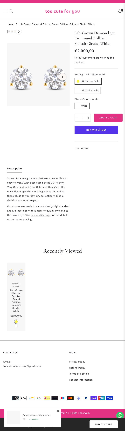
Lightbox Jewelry (16, 285)
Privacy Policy (77, 361)
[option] (38, 74)
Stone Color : (86, 99)
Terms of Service (79, 373)
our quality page (40, 215)
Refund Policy (77, 367)
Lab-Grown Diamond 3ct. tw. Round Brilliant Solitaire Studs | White (16, 300)
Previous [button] (14, 77)
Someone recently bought (36, 415)
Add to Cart (104, 424)
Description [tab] (14, 168)
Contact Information (81, 379)
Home (11, 24)
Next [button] (62, 77)
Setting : (90, 74)
